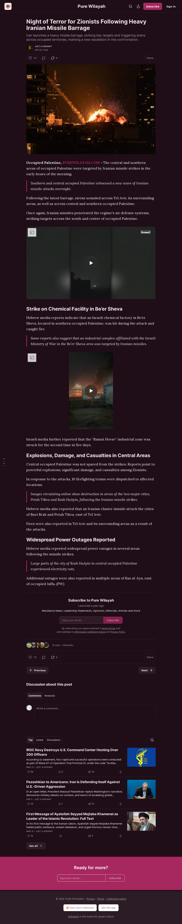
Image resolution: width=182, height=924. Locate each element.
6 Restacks (67, 645)
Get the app (108, 907)
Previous (40, 670)
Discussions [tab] (53, 740)
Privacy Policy (118, 631)
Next (144, 670)
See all (33, 846)
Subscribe (152, 6)
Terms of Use (108, 628)
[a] (91, 263)
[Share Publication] (138, 6)
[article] (91, 760)
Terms (100, 898)
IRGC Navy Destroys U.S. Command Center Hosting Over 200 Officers (72, 752)
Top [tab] (30, 740)
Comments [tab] (34, 695)
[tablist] (41, 695)
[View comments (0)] (43, 58)
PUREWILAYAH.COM (81, 162)
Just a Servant (43, 46)
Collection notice (116, 898)
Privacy (91, 898)
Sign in (171, 6)
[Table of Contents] (3, 462)
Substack (73, 916)
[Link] (21, 226)
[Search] (130, 6)
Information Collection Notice (90, 631)
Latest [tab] (39, 740)
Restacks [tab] (50, 695)
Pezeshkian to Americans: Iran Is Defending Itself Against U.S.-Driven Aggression (73, 784)
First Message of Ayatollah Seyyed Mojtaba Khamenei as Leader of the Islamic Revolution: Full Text (72, 816)
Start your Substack (81, 907)
